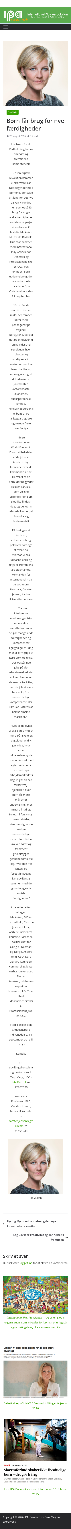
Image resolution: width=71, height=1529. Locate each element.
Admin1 (34, 136)
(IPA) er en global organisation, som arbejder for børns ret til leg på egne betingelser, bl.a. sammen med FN (35, 1322)
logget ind (26, 1263)
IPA (26, 1517)
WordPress (9, 1521)
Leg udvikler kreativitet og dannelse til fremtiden (38, 1237)
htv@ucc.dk (20, 1082)
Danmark (12, 112)
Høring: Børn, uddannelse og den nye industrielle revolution (31, 1223)
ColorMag (50, 1517)
